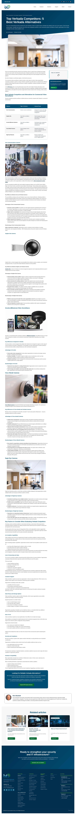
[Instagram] (66, 2)
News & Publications (9, 15)
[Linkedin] (70, 2)
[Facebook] (4, 790)
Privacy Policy (70, 810)
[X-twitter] (68, 2)
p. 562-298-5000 (64, 782)
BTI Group (10, 86)
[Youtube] (64, 2)
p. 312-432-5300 (64, 790)
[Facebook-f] (61, 2)
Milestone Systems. (31, 335)
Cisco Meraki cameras (9, 404)
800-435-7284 (7, 1)
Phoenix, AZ (63, 794)
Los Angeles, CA (64, 776)
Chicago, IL (63, 785)
